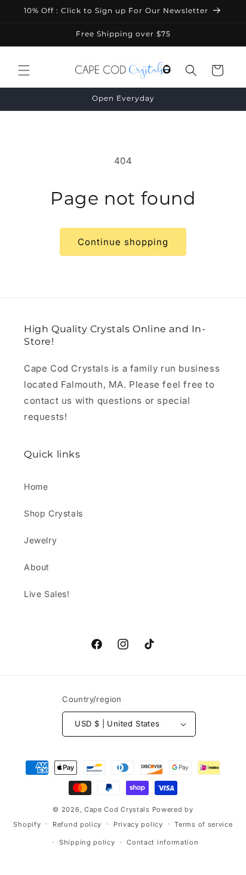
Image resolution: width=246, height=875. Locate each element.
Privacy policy (138, 824)
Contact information (162, 842)
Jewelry (40, 540)
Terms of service (203, 824)
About (37, 567)
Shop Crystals (53, 513)
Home (36, 486)
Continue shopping (123, 242)
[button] (24, 70)
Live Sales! (47, 594)
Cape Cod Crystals (117, 809)
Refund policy (77, 824)
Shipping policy (87, 842)
